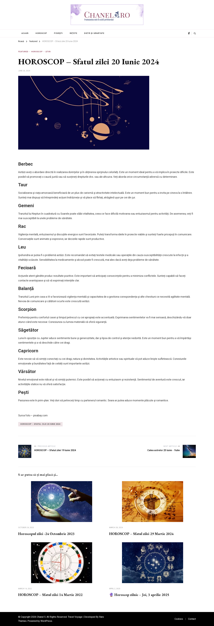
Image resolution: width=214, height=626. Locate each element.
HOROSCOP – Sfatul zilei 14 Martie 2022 (50, 594)
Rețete (73, 33)
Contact (192, 619)
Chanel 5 (41, 616)
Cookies (179, 619)
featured (23, 52)
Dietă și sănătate (94, 33)
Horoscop (41, 33)
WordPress (46, 621)
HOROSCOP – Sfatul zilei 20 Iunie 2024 (40, 424)
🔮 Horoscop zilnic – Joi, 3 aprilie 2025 (139, 594)
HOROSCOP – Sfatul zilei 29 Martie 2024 (141, 533)
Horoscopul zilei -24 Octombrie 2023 (46, 533)
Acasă (25, 33)
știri (48, 52)
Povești (58, 33)
